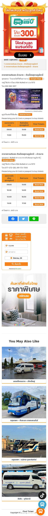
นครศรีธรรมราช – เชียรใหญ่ (24, 381)
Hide (23, 59)
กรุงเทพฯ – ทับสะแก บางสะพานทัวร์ (24, 420)
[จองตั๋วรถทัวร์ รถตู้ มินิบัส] (42, 504)
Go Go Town (33, 512)
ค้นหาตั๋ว (18, 264)
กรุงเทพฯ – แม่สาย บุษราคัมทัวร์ (24, 459)
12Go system (18, 268)
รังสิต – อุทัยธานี (24, 498)
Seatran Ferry (25, 114)
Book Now (38, 129)
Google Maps (36, 79)
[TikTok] (42, 495)
